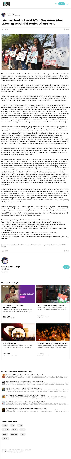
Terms (7, 452)
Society (5, 425)
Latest (22, 429)
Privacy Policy (19, 452)
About (9, 449)
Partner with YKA (16, 449)
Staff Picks (14, 434)
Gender (5, 434)
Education (5, 429)
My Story (5, 438)
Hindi (12, 425)
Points (22, 449)
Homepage (4, 449)
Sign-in (62, 4)
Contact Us (12, 452)
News (22, 434)
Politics (20, 425)
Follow (66, 267)
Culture (15, 429)
